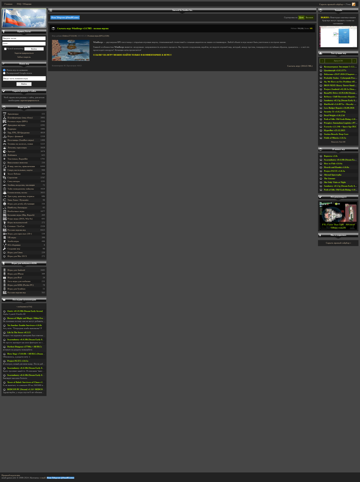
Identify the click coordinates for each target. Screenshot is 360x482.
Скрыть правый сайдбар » (332, 4)
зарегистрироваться (29, 100)
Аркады (11, 151)
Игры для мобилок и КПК (24, 263)
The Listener (329, 179)
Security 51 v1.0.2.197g (335, 112)
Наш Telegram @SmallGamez (65, 17)
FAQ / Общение (24, 4)
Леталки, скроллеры (17, 148)
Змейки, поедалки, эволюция (21, 185)
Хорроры (12, 129)
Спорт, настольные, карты (20, 170)
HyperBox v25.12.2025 (334, 130)
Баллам (309, 17)
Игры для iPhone (16, 274)
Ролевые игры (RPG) (18, 121)
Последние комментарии (24, 300)
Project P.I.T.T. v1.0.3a (17, 361)
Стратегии (12, 178)
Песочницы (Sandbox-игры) (21, 140)
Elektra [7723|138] (70, 36)
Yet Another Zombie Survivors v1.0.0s (24, 325)
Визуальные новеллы (18, 163)
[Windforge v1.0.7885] (70, 60)
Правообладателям (11, 475)
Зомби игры (13, 241)
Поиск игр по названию (17, 70)
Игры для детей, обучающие (21, 204)
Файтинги (12, 155)
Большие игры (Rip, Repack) (21, 215)
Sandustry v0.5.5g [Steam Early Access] (342, 100)
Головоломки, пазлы (17, 193)
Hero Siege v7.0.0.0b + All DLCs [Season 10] (27, 354)
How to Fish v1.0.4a (333, 164)
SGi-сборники (14, 245)
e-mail (42, 478)
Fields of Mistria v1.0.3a (335, 138)
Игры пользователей (17, 223)
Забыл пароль (24, 57)
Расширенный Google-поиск (19, 73)
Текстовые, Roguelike (18, 159)
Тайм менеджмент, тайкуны (21, 189)
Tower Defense (14, 174)
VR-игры (12, 238)
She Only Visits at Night (335, 182)
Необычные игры (16, 211)
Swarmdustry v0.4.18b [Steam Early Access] (27, 340)
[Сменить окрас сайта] (354, 4)
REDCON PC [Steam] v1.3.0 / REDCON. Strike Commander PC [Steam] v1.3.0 (43, 389)
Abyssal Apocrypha (332, 175)
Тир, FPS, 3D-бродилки (18, 133)
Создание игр (14, 249)
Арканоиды (13, 114)
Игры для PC (24, 107)
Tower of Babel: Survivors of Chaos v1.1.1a (27, 382)
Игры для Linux (15, 252)
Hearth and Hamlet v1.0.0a (336, 167)
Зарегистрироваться (24, 53)
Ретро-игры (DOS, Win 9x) (20, 219)
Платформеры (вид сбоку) (20, 118)
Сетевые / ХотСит (16, 226)
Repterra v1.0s (331, 156)
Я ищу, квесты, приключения (21, 166)
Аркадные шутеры (16, 125)
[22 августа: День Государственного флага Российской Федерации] (24, 18)
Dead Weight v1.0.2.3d (334, 115)
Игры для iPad (15, 278)
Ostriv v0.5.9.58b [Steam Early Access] (25, 311)
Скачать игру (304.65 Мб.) (300, 66)
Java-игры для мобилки (19, 281)
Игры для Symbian (16, 289)
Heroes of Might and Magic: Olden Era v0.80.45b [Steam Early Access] (39, 318)
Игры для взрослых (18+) (20, 234)
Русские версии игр (17, 230)
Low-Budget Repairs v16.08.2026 (339, 108)
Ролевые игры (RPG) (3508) (98, 36)
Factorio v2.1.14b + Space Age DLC (340, 127)
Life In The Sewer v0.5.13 (19, 332)
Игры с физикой (15, 136)
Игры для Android (16, 270)
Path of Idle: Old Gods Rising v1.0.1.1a (342, 119)
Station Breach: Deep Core (336, 134)
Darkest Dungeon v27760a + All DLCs (24, 347)
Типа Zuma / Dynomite (18, 200)
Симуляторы (14, 181)
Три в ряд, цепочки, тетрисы (21, 196)
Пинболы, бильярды (17, 208)
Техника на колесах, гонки (20, 144)
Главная (8, 4)
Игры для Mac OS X (17, 256)
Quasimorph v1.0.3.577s (335, 70)
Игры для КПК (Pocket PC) (21, 285)
